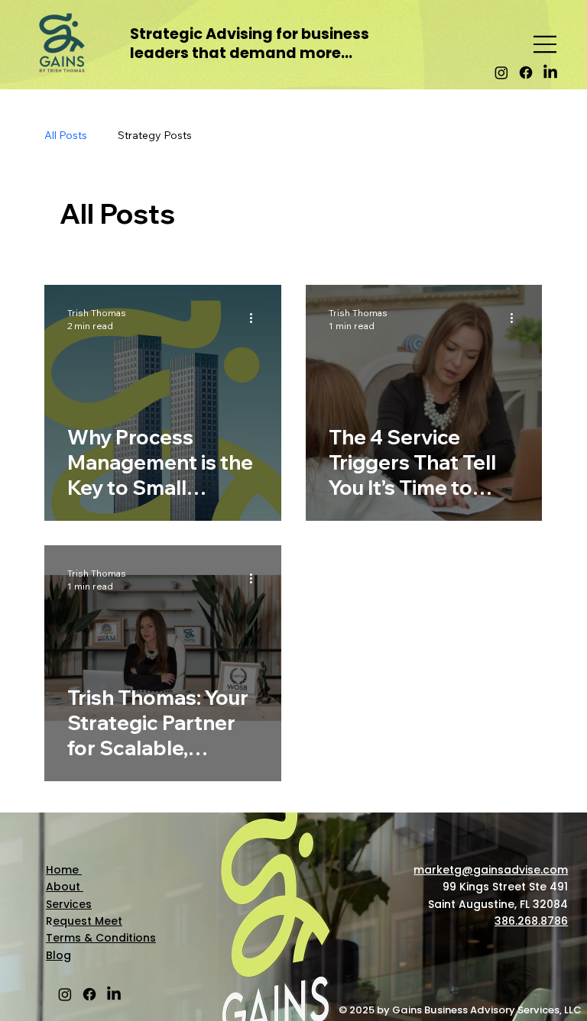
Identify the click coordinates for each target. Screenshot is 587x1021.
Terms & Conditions (101, 937)
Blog (58, 955)
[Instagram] (501, 72)
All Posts (65, 135)
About (64, 886)
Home (64, 869)
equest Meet (87, 921)
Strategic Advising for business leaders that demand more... (249, 43)
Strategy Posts (155, 135)
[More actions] (256, 318)
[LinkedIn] (550, 72)
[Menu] (546, 44)
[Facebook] (525, 72)
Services (69, 904)
